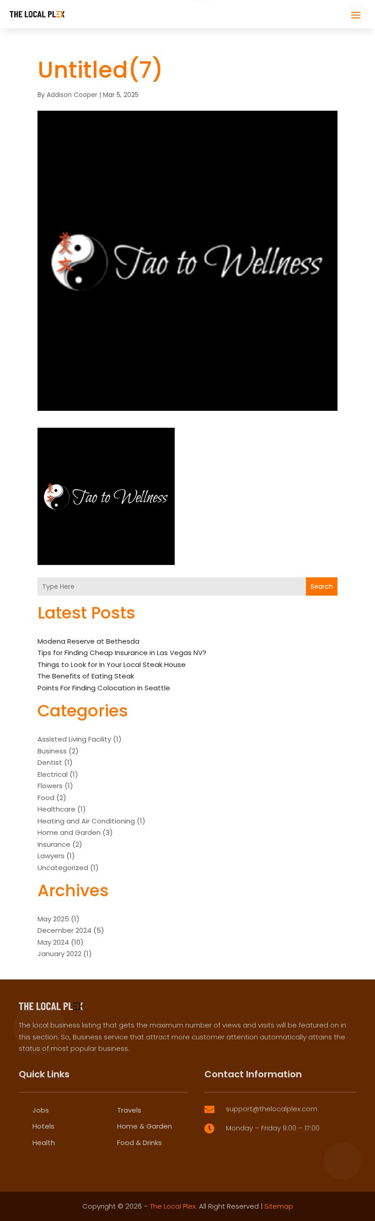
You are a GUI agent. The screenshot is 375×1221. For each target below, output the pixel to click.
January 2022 (59, 953)
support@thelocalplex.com (271, 1108)
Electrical (53, 774)
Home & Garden (144, 1126)
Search (322, 586)
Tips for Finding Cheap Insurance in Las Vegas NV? (122, 652)
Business (52, 751)
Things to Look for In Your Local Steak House (112, 664)
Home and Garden (69, 832)
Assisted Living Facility (74, 739)
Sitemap (278, 1206)
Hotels (43, 1126)
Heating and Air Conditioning (86, 821)
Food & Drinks (139, 1142)
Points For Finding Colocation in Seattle (104, 688)
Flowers (50, 786)
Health (43, 1142)
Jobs (40, 1110)
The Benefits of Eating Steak (86, 676)
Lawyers (51, 856)
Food (46, 797)
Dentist (50, 762)
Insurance (54, 844)
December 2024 (64, 930)
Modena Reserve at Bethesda (88, 641)
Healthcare (56, 809)
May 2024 (53, 942)
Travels (129, 1110)
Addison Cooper (72, 94)
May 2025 (53, 919)
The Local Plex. (173, 1206)
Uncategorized (63, 867)
